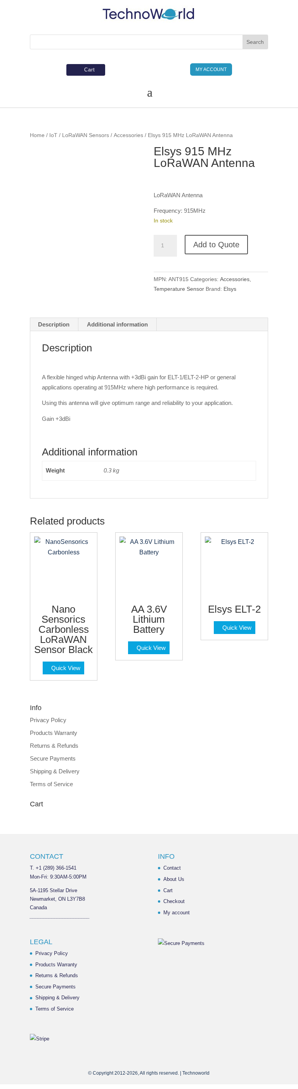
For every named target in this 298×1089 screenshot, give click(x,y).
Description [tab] (53, 324)
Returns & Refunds (54, 745)
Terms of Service (51, 784)
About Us (173, 879)
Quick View (65, 668)
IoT (53, 135)
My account (176, 912)
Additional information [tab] (117, 324)
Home (37, 135)
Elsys (230, 289)
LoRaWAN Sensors (85, 135)
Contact (172, 868)
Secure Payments (53, 758)
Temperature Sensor (179, 289)
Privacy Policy (48, 720)
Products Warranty (53, 732)
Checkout (174, 901)
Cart (89, 70)
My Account (211, 69)
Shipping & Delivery (55, 771)
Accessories (128, 135)
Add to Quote (216, 244)
